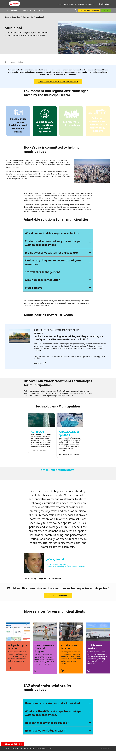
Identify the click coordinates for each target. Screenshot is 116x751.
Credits (7, 748)
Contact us (89, 4)
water (89, 209)
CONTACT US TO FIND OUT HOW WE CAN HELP (58, 82)
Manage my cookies (44, 748)
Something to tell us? (91, 10)
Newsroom (71, 4)
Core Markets (28, 17)
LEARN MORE (71, 647)
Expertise (15, 10)
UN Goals (106, 10)
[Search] (75, 10)
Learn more (39, 363)
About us (62, 4)
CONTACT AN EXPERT (59, 595)
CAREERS (81, 4)
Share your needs (13, 744)
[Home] (7, 10)
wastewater (31, 211)
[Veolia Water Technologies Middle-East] (14, 4)
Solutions (27, 10)
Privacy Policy (29, 748)
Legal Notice (17, 748)
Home (7, 17)
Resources (39, 10)
